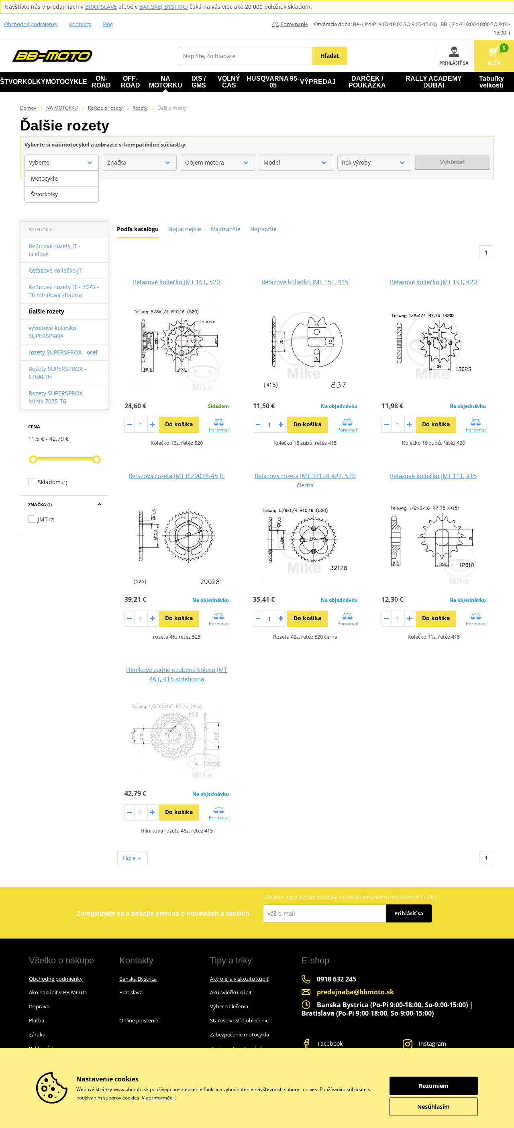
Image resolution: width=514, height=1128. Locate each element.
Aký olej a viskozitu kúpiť (239, 978)
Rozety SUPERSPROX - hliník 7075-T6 (57, 397)
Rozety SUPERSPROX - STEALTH (57, 373)
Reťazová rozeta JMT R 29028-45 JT (176, 476)
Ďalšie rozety (46, 311)
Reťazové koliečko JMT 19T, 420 (433, 282)
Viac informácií (158, 1097)
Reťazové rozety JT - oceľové (55, 250)
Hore (130, 858)
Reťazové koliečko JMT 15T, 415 (305, 282)
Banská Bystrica (138, 978)
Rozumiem (434, 1085)
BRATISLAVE (101, 6)
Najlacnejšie (184, 229)
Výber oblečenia (229, 1006)
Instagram (431, 1043)
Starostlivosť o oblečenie (239, 1020)
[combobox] (61, 163)
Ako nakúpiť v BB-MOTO (58, 992)
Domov (28, 107)
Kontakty (80, 24)
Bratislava (131, 992)
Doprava (39, 1006)
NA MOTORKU (62, 107)
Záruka (37, 1034)
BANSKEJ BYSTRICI (163, 6)
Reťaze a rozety (105, 107)
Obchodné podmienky (31, 24)
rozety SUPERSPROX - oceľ (63, 352)
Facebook (329, 1043)
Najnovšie (263, 229)
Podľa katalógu (138, 229)
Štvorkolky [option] (44, 194)
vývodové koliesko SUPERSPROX (52, 332)
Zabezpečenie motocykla (239, 1034)
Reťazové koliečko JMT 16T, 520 (176, 282)
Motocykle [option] (44, 178)
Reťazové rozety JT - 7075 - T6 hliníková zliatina (64, 291)
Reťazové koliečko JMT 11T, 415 (433, 476)
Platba (36, 1020)
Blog (107, 24)
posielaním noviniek (313, 897)
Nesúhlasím (433, 1106)
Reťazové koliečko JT (55, 270)
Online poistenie (138, 1020)
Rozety (140, 107)
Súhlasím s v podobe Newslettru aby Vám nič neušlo (349, 897)
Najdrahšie (226, 229)
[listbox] (61, 186)
